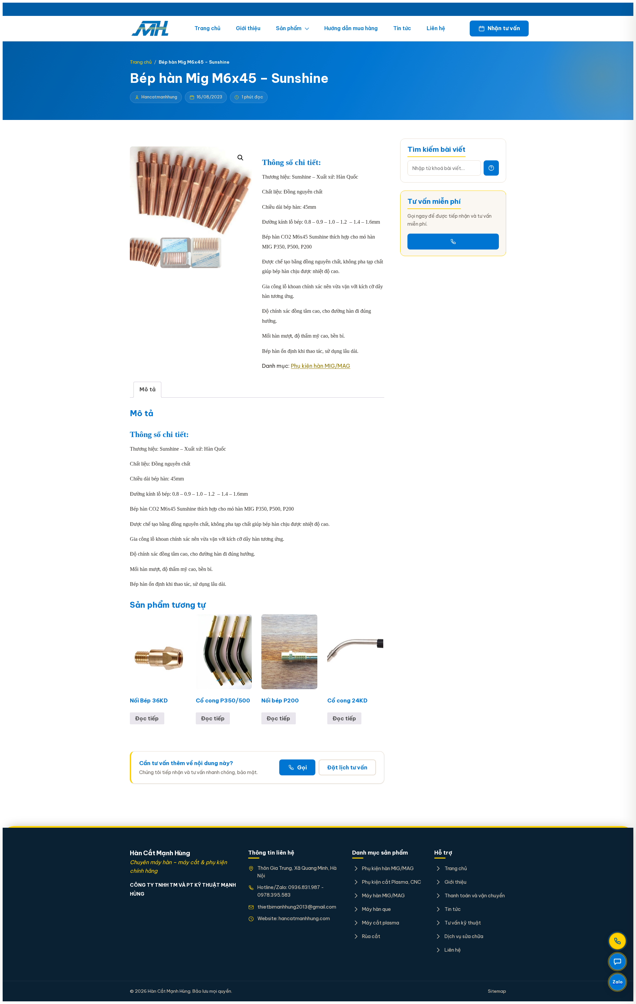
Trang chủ (207, 28)
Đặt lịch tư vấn (347, 767)
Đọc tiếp (147, 718)
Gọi (302, 767)
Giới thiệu (248, 28)
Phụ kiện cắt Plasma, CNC (391, 882)
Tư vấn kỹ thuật (463, 923)
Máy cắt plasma (380, 923)
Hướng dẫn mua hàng (351, 28)
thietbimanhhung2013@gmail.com (296, 907)
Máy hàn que (376, 909)
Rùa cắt (371, 936)
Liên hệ (436, 28)
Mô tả (147, 389)
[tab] (147, 390)
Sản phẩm (288, 28)
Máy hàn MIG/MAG (383, 895)
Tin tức (402, 28)
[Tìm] (491, 168)
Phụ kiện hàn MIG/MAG (320, 366)
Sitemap (497, 991)
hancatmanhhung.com (304, 918)
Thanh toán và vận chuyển (474, 895)
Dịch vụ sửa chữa (464, 936)
